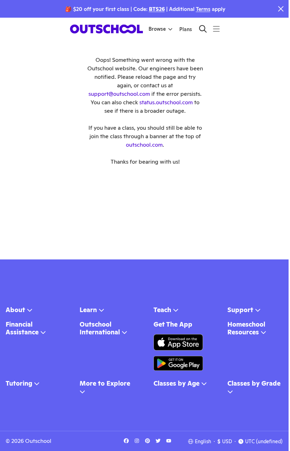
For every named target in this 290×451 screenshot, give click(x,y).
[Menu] (216, 29)
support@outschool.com (119, 94)
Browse (157, 29)
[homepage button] (106, 29)
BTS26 (157, 9)
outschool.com (144, 144)
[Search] (203, 29)
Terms (203, 9)
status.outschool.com (166, 102)
